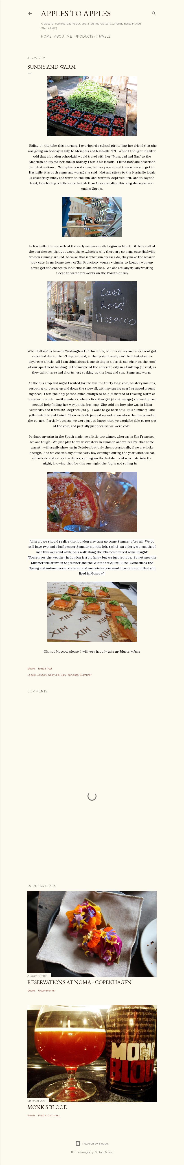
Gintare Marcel (104, 1152)
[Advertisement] (92, 841)
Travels (103, 36)
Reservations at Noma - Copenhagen (79, 982)
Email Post (45, 668)
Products (83, 36)
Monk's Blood (47, 1107)
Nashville (53, 674)
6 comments (46, 990)
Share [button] (31, 668)
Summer (86, 674)
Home (46, 36)
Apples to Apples (76, 13)
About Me (63, 36)
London (42, 674)
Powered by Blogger (95, 1143)
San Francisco (70, 674)
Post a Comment (49, 1115)
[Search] (154, 12)
